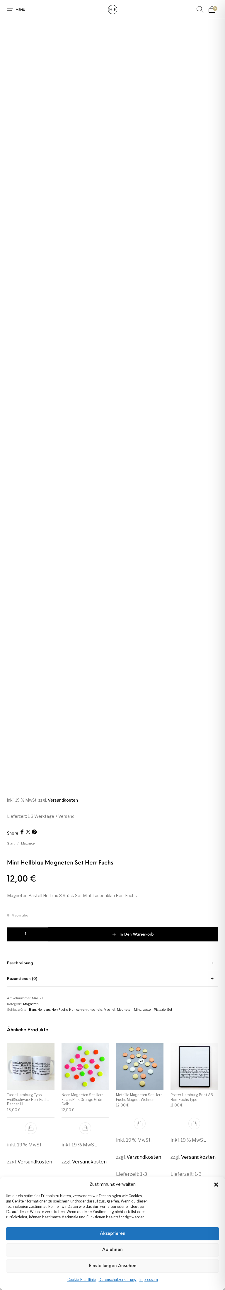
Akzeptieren (112, 1234)
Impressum (148, 1279)
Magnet (109, 1010)
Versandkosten (63, 800)
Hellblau (44, 1010)
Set (169, 1010)
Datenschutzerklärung (118, 1279)
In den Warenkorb (137, 934)
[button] (216, 1185)
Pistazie (160, 1010)
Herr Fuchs (60, 1010)
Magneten (29, 843)
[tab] (112, 963)
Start (11, 843)
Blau (32, 1010)
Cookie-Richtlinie (81, 1279)
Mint (137, 1010)
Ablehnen (112, 1250)
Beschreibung (20, 963)
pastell (147, 1010)
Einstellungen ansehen (113, 1266)
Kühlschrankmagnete (85, 1010)
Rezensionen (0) (22, 979)
